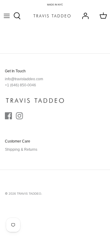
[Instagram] (19, 115)
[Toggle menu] (6, 16)
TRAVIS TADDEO (29, 193)
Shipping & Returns (21, 149)
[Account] (83, 16)
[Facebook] (8, 115)
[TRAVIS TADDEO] (52, 15)
